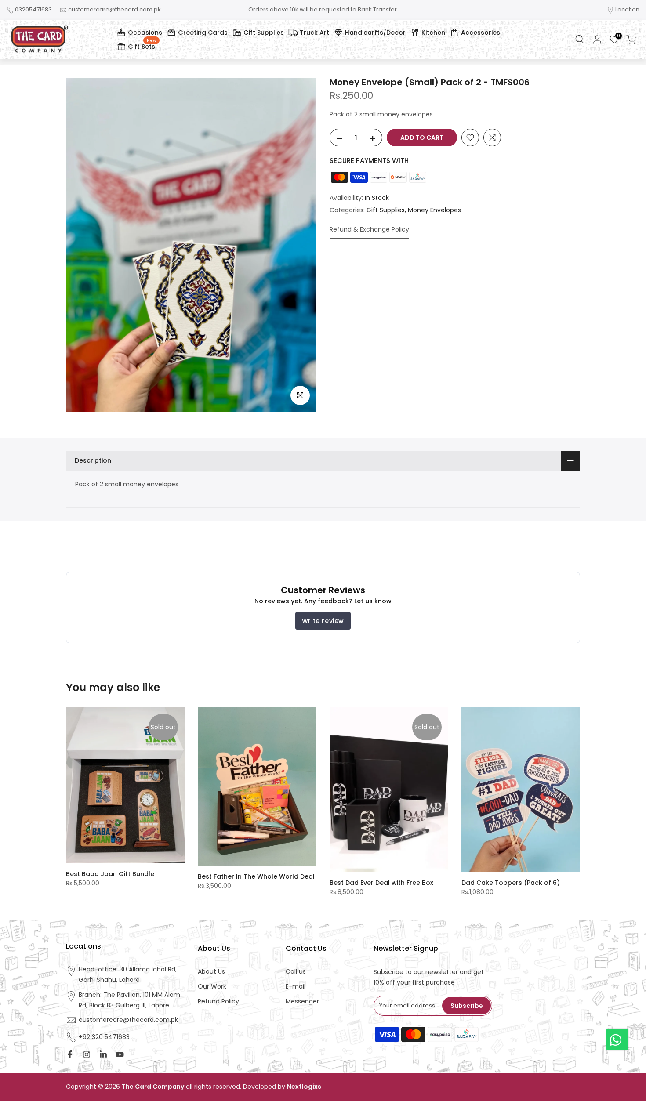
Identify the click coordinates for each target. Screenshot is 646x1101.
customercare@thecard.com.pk (114, 9)
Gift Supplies (263, 32)
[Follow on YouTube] (120, 1054)
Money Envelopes (434, 210)
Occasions (145, 32)
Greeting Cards (203, 32)
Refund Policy (218, 1001)
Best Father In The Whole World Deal (256, 876)
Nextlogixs (304, 1087)
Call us (296, 971)
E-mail (295, 986)
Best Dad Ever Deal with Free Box (381, 882)
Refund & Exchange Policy (369, 229)
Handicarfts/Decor (375, 32)
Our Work (212, 986)
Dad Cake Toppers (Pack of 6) (510, 882)
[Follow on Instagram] (87, 1054)
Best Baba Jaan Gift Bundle (110, 873)
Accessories (480, 32)
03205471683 (33, 9)
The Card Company (153, 1087)
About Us (211, 971)
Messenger (302, 1001)
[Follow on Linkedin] (103, 1054)
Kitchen (433, 32)
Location (627, 9)
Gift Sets (142, 45)
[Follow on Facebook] (70, 1054)
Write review (323, 620)
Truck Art (314, 32)
